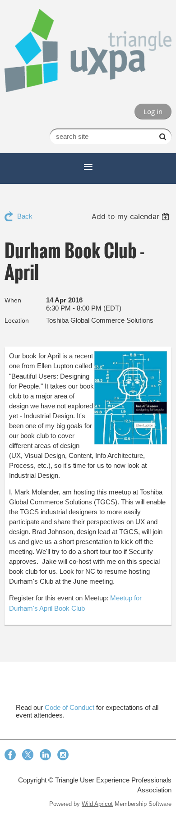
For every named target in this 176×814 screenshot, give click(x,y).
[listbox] (131, 216)
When (13, 300)
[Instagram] (63, 754)
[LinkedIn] (45, 754)
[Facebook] (10, 754)
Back (24, 216)
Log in (153, 111)
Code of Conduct (69, 707)
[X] (27, 754)
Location (17, 320)
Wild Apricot (97, 803)
